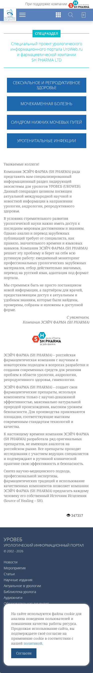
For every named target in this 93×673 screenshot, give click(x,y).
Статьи (9, 574)
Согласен (23, 653)
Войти (83, 15)
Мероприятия (15, 568)
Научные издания (18, 579)
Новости (10, 562)
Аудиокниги (13, 597)
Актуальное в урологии (22, 585)
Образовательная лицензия (26, 603)
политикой (33, 643)
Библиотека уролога (20, 591)
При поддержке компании (46, 3)
